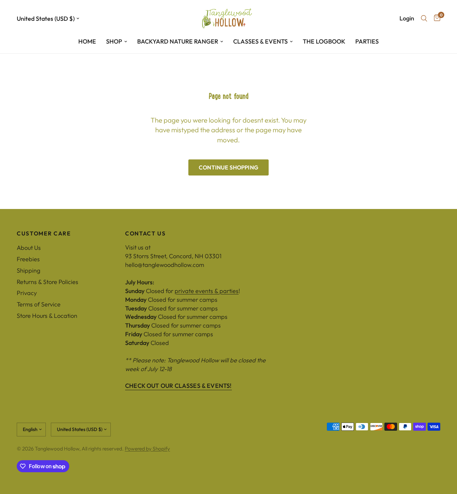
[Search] (424, 18)
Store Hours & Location (47, 316)
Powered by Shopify (147, 448)
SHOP (114, 41)
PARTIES (367, 41)
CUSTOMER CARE (44, 233)
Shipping (28, 270)
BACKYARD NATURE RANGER (177, 41)
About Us (29, 248)
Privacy (27, 293)
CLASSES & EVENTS (260, 41)
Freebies (28, 259)
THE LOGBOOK (324, 41)
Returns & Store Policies (47, 282)
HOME (87, 41)
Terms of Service (39, 304)
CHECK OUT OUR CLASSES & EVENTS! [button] (178, 385)
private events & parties (207, 291)
